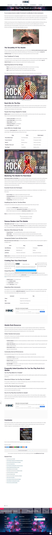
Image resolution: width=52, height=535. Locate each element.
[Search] (46, 519)
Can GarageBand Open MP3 (24, 519)
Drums (30, 289)
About (5, 519)
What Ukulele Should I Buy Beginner (9, 511)
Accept (26, 270)
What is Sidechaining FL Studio (25, 521)
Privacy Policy (6, 527)
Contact (5, 521)
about (5, 276)
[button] (44, 5)
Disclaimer (6, 525)
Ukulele (7, 505)
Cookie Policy (6, 523)
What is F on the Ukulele (32, 511)
